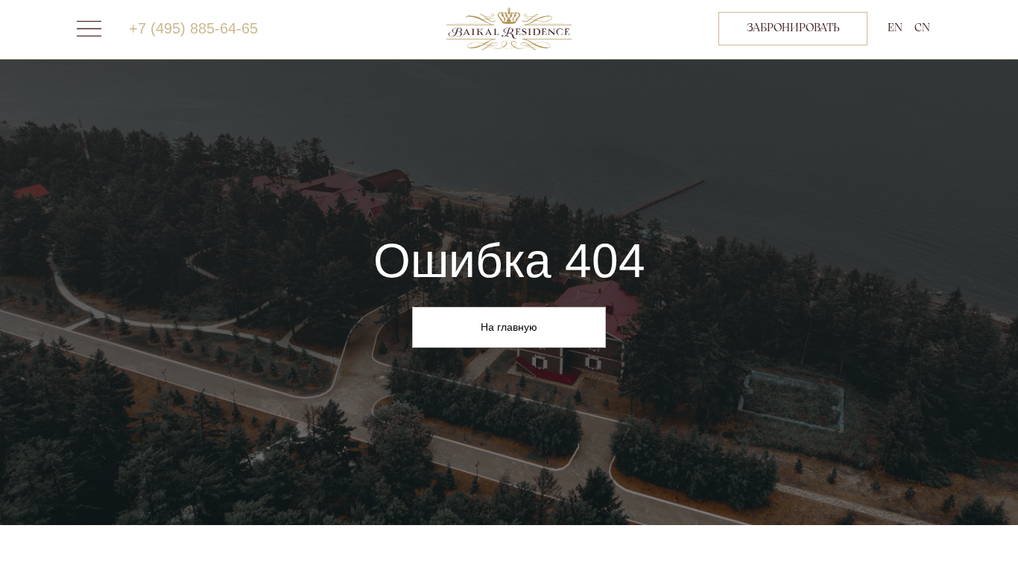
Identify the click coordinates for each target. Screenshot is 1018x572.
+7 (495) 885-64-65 (193, 28)
